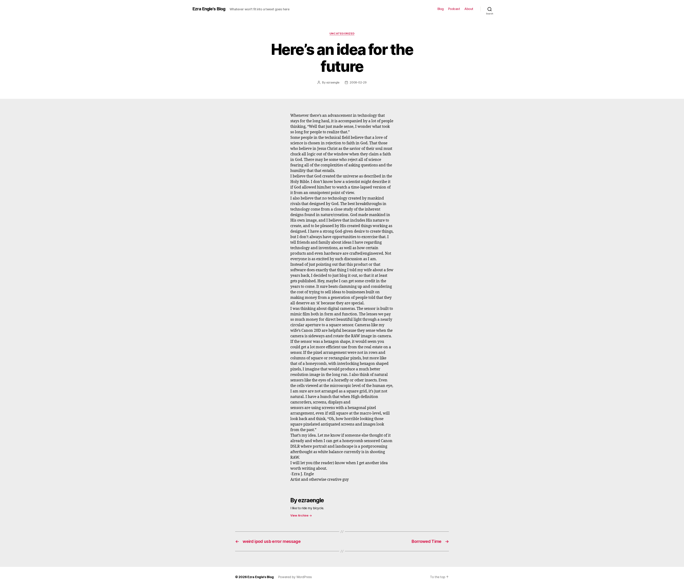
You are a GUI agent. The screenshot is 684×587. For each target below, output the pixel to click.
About (468, 9)
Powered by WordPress (295, 577)
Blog (440, 9)
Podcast (454, 9)
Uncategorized (342, 33)
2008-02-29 (358, 82)
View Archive (301, 515)
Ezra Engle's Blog (208, 9)
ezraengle (333, 82)
